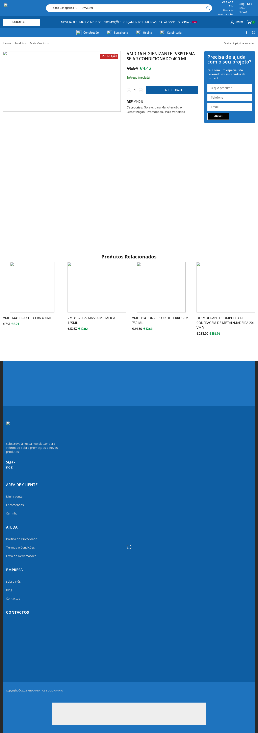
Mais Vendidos (39, 43)
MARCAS (151, 22)
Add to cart (173, 90)
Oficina (147, 32)
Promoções (155, 112)
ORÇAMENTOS (133, 22)
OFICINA (187, 22)
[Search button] (208, 8)
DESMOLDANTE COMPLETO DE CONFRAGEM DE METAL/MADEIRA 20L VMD (226, 323)
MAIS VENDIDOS (90, 22)
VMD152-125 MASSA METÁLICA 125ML (91, 320)
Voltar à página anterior (239, 43)
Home (7, 43)
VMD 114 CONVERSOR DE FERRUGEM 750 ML (160, 320)
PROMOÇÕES (112, 22)
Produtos (21, 43)
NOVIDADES (69, 22)
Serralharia (121, 32)
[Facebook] (246, 32)
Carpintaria (174, 32)
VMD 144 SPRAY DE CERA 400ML (27, 318)
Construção (91, 32)
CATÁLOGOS (167, 22)
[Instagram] (253, 32)
